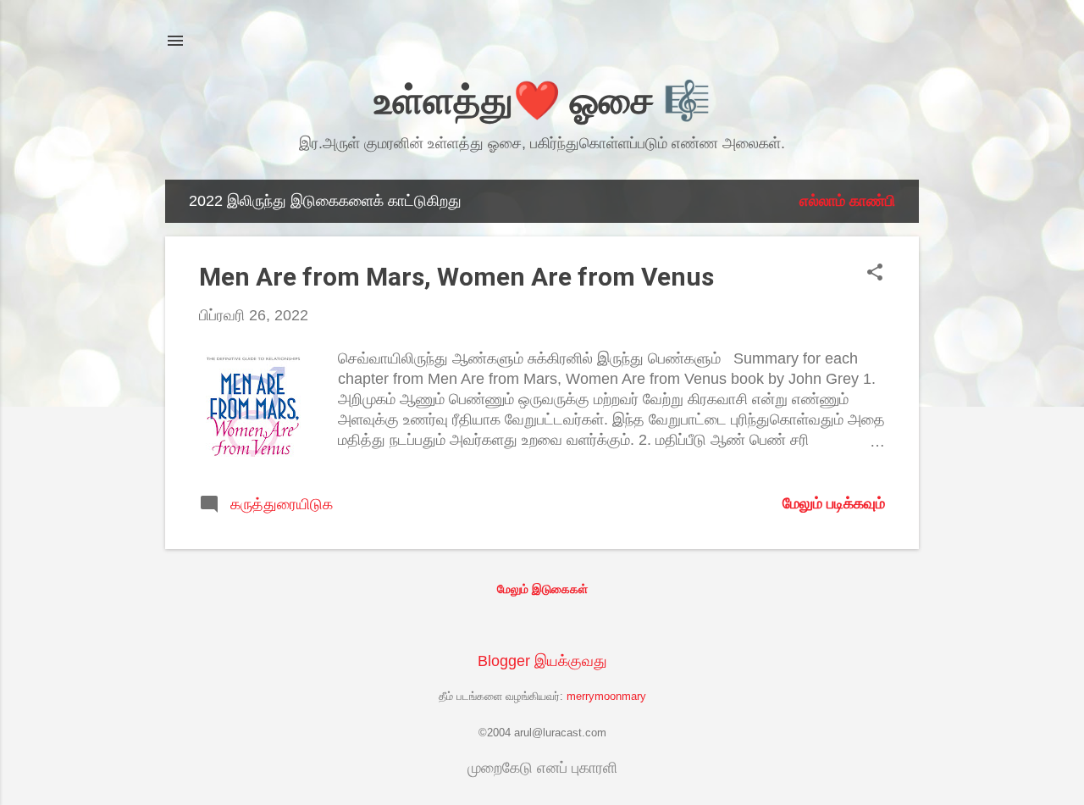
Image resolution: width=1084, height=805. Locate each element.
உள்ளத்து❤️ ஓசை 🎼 (542, 100)
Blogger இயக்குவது (542, 660)
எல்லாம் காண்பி (847, 200)
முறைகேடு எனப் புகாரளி (542, 767)
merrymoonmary (606, 696)
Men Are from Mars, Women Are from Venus (456, 276)
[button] (875, 274)
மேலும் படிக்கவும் (834, 503)
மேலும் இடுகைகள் (542, 589)
